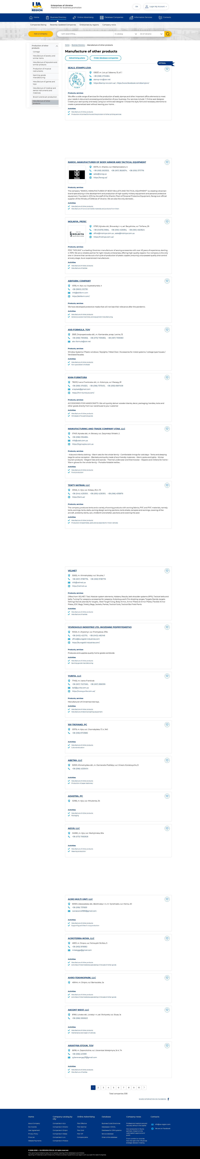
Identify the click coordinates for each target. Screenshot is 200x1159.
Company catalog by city (62, 1118)
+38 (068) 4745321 (79, 386)
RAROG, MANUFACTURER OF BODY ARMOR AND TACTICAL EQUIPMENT (107, 162)
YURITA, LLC (74, 676)
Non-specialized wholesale (80, 364)
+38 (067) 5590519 (97, 684)
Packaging (75, 815)
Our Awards (32, 1127)
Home (36, 17)
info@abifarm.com (80, 293)
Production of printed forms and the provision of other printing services (96, 114)
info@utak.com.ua (80, 440)
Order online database (109, 1137)
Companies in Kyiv (59, 1123)
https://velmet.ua (79, 586)
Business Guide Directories (111, 1123)
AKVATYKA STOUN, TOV (80, 1046)
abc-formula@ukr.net (81, 341)
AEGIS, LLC (74, 829)
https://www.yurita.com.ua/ (83, 691)
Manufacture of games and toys (44, 83)
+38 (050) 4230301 (97, 494)
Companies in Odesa (60, 1134)
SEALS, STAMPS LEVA (79, 68)
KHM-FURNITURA (77, 378)
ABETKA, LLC (75, 760)
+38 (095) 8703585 (80, 733)
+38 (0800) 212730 (80, 289)
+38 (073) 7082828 (80, 837)
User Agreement (34, 1130)
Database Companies (114, 17)
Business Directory (58, 17)
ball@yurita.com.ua (80, 688)
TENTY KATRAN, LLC (79, 485)
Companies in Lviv (59, 1137)
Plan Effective (82, 1123)
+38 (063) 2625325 (101, 170)
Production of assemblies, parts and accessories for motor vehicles (94, 523)
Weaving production (78, 851)
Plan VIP (80, 1134)
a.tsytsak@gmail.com (81, 389)
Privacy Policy (33, 1134)
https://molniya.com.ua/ (104, 237)
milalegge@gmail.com (82, 950)
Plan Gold (80, 1130)
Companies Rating (38, 25)
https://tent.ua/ (78, 497)
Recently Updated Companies (63, 25)
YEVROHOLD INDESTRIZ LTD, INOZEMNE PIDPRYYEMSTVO (100, 627)
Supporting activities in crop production (85, 925)
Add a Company (40, 34)
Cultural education (77, 747)
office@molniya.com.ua (104, 233)
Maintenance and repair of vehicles (83, 1033)
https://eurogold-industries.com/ (86, 642)
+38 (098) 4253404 (80, 769)
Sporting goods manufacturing (39, 76)
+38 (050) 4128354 (119, 230)
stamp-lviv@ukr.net (102, 79)
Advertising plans (77, 58)
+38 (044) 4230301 (80, 494)
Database (106, 1117)
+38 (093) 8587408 (115, 386)
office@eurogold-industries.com (86, 639)
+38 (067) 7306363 (115, 338)
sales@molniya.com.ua (124, 233)
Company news (109, 25)
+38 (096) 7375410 (97, 386)
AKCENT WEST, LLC (78, 1010)
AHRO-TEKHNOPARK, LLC (82, 978)
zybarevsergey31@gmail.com (84, 1057)
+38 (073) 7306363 (97, 338)
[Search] (168, 34)
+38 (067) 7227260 (80, 684)
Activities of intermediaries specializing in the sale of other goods (93, 965)
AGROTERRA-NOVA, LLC (81, 939)
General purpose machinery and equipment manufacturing (92, 317)
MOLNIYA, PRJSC (77, 222)
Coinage (36, 52)
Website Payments (34, 1140)
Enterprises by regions (89, 25)
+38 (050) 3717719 (136, 170)
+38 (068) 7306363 (80, 338)
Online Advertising (85, 17)
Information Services (143, 17)
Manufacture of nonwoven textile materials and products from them (95, 209)
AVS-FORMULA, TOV (79, 330)
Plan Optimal (81, 1127)
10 (139, 1088)
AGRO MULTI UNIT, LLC (80, 899)
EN (137, 6)
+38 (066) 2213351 (79, 1054)
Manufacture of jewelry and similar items (44, 57)
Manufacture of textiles (79, 268)
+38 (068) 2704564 (102, 76)
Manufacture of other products (82, 112)
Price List (31, 1137)
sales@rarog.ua (100, 174)
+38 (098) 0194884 (80, 437)
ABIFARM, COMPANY (79, 281)
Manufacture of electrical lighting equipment (86, 712)
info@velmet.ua (79, 582)
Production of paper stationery (82, 783)
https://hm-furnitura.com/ (83, 393)
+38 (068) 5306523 (80, 1018)
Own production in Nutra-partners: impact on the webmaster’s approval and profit (135, 1132)
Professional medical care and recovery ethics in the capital (136, 1124)
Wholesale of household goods (82, 416)
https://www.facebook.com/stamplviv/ (133, 83)
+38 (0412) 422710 (79, 635)
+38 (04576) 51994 (101, 230)
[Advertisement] (118, 139)
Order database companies (106, 58)
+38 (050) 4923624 (137, 230)
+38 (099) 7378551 (79, 907)
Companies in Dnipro (60, 1130)
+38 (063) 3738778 (98, 579)
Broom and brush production (45, 97)
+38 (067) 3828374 (119, 170)
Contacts (167, 17)
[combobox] (151, 34)
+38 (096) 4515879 (115, 494)
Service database (107, 1134)
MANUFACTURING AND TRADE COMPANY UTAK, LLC (96, 429)
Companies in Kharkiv (60, 1127)
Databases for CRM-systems (111, 1130)
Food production (77, 472)
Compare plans (82, 1137)
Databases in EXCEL (109, 1127)
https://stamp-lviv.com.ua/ (105, 83)
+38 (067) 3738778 (80, 579)
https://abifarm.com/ (81, 296)
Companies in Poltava (60, 1140)
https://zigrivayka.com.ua (82, 444)
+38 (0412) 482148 (97, 635)
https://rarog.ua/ (100, 177)
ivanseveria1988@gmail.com (84, 911)
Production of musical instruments (42, 70)
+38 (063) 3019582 (79, 947)
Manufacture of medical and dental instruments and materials (44, 90)
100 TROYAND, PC (77, 725)
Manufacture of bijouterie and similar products (45, 64)
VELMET (72, 571)
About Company (34, 1123)
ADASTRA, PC (75, 796)
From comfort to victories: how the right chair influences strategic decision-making (136, 1141)
